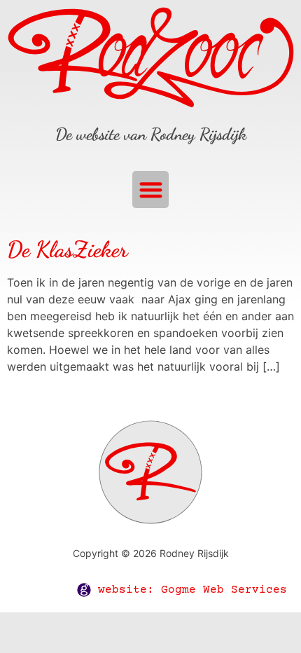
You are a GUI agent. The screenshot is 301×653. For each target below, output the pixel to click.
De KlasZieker (67, 249)
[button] (150, 189)
